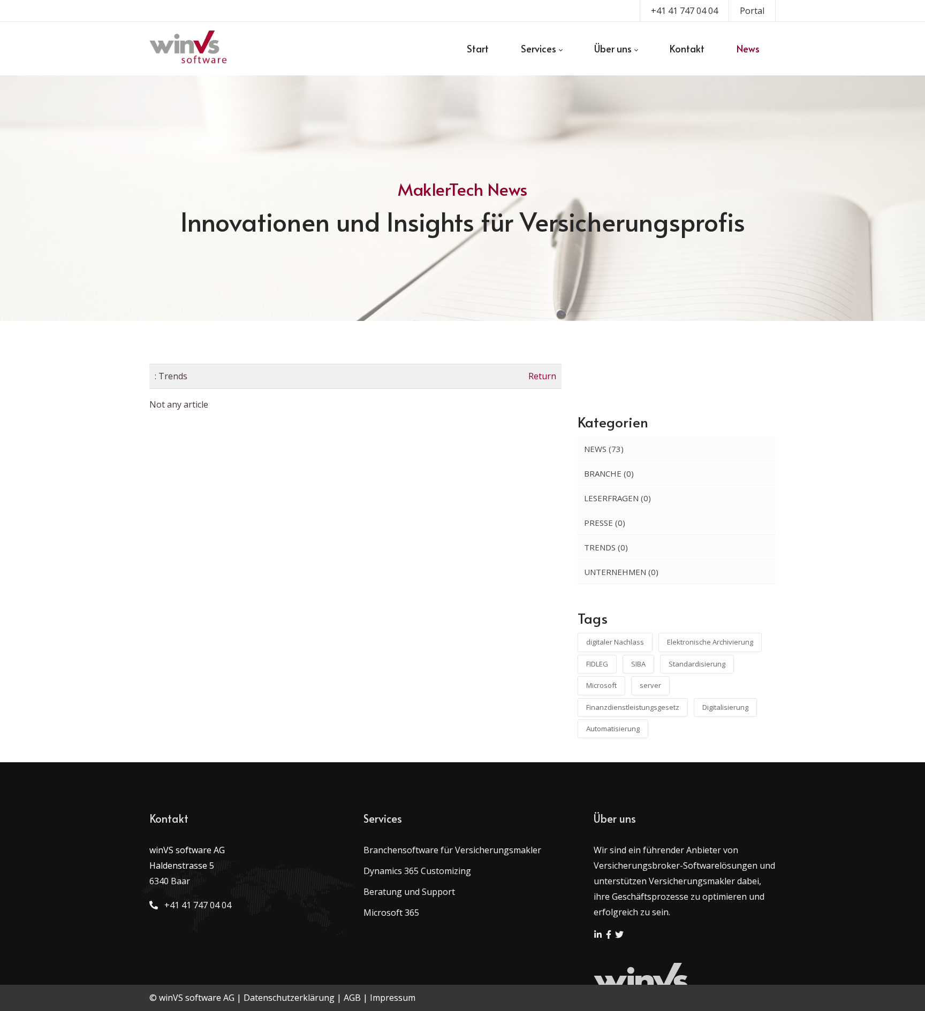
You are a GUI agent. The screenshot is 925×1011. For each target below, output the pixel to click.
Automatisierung (613, 728)
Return (542, 376)
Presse (604, 522)
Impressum (392, 998)
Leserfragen (617, 498)
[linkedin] (599, 935)
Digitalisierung (725, 707)
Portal (752, 11)
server (650, 685)
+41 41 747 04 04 (684, 11)
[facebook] (609, 935)
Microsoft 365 (391, 912)
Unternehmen (621, 571)
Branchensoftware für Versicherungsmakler (452, 850)
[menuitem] (478, 49)
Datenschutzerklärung (289, 998)
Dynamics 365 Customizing (417, 871)
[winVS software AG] (188, 48)
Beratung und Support (409, 892)
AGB (352, 998)
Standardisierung (697, 664)
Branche (609, 473)
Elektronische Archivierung (710, 642)
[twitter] (619, 935)
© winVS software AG (191, 998)
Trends (606, 547)
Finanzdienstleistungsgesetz (632, 707)
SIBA (638, 664)
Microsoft (601, 685)
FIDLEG (597, 664)
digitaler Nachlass (615, 642)
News (604, 448)
